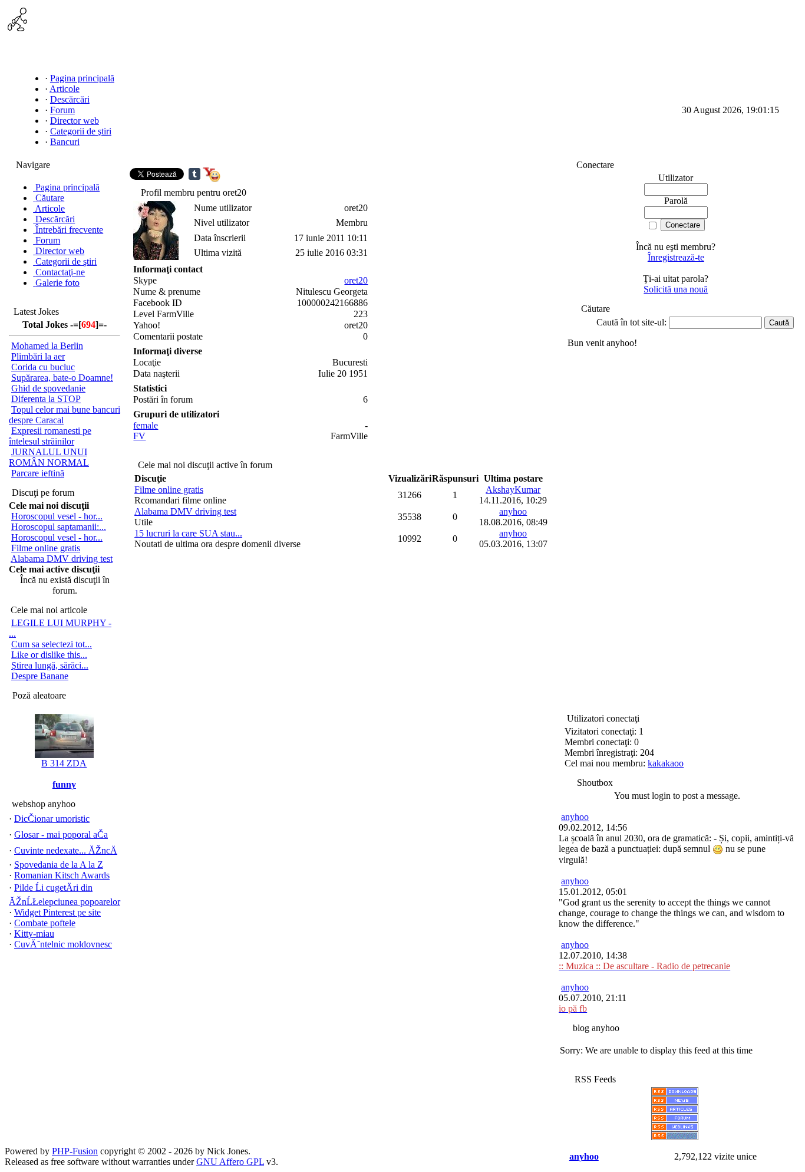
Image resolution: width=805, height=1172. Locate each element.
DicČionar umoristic (52, 819)
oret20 (356, 280)
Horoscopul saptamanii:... (58, 527)
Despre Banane (39, 676)
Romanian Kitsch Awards (62, 875)
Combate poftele (44, 923)
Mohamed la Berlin (47, 346)
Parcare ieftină (37, 473)
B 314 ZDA (64, 763)
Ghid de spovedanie (48, 388)
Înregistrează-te (676, 257)
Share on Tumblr (194, 174)
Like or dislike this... (49, 655)
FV (139, 436)
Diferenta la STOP (46, 399)
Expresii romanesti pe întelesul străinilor (50, 436)
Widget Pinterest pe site (57, 912)
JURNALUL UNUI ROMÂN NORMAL (49, 457)
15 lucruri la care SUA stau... (188, 533)
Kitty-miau (34, 934)
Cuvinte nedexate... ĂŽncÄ (65, 850)
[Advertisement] (582, 34)
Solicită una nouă (676, 289)
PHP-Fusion (75, 1151)
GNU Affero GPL (230, 1162)
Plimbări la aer (38, 356)
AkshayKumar (513, 490)
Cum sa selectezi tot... (51, 644)
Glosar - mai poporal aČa (61, 834)
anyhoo (513, 511)
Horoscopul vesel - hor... (57, 516)
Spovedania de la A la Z (58, 865)
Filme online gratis (45, 548)
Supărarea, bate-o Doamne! (62, 378)
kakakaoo (666, 763)
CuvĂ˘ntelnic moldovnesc (63, 944)
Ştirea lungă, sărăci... (49, 665)
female (145, 425)
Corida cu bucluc (43, 367)
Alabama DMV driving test (62, 559)
